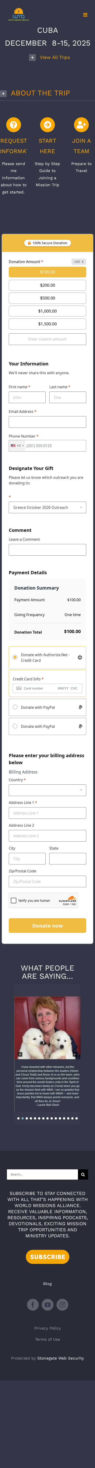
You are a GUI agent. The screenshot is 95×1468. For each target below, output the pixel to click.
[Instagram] (62, 1305)
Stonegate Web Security (60, 1358)
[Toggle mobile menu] (85, 14)
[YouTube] (47, 1305)
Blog (47, 1283)
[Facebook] (33, 1305)
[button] (53, 58)
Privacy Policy (47, 1328)
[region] (47, 1054)
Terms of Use (47, 1339)
